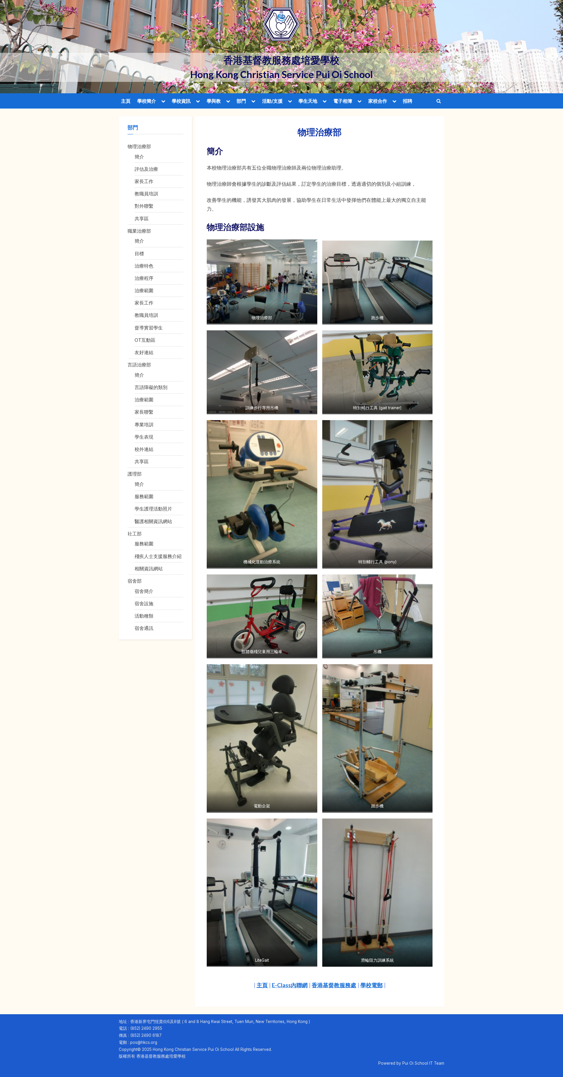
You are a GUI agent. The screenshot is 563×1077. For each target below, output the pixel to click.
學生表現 (144, 437)
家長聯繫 (144, 412)
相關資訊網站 (149, 569)
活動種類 (144, 616)
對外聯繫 (144, 206)
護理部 (135, 474)
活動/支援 (272, 101)
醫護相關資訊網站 (153, 521)
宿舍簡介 (144, 591)
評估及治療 (146, 169)
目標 (139, 253)
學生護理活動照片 (153, 509)
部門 (241, 101)
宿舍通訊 (144, 628)
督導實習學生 (149, 328)
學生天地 (308, 101)
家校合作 (377, 101)
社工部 (135, 534)
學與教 (214, 101)
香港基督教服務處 (334, 985)
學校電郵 (371, 985)
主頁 (125, 101)
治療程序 (144, 278)
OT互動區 (145, 340)
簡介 (139, 157)
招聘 (407, 101)
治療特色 (144, 266)
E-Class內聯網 (290, 985)
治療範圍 (144, 290)
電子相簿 (342, 101)
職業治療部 (139, 231)
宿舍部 (135, 581)
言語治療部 (139, 365)
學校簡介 (146, 101)
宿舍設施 (144, 603)
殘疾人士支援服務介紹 (158, 556)
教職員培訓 (146, 194)
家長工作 (144, 181)
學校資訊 (181, 101)
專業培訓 (144, 424)
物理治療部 (139, 146)
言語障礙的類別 (151, 387)
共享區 (142, 219)
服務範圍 (144, 496)
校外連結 (144, 449)
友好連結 (144, 352)
